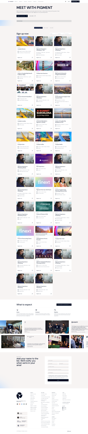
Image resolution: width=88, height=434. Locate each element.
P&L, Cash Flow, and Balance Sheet (45, 403)
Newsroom (53, 425)
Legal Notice (64, 398)
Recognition (53, 424)
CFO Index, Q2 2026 (55, 404)
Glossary (53, 407)
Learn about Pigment (65, 403)
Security (31, 404)
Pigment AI (32, 395)
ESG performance (43, 425)
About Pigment (54, 418)
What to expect (45, 27)
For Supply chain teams (44, 398)
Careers (53, 422)
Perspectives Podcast (55, 399)
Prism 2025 (53, 402)
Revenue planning (43, 406)
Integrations (32, 402)
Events (53, 408)
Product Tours (54, 395)
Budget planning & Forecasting (44, 400)
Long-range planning (44, 404)
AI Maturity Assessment (55, 405)
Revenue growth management (45, 422)
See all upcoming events (38, 27)
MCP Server (32, 399)
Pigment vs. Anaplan (33, 405)
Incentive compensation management (44, 418)
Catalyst (53, 398)
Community (53, 410)
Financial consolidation (44, 407)
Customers (53, 419)
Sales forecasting (43, 410)
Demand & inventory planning (45, 421)
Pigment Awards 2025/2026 (56, 411)
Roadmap (53, 414)
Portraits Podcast (54, 401)
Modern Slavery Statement (66, 399)
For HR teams (43, 395)
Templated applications (33, 401)
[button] (16, 1)
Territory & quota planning (45, 413)
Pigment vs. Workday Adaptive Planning (33, 408)
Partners (53, 421)
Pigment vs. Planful (33, 409)
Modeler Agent (32, 398)
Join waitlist (51, 27)
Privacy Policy (66, 377)
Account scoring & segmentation (44, 415)
